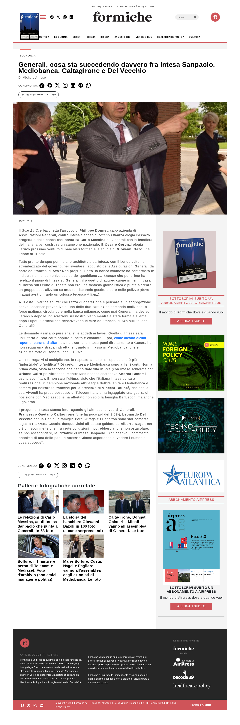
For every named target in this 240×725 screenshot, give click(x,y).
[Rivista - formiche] (193, 650)
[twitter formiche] (29, 705)
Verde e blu (144, 37)
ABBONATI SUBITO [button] (191, 321)
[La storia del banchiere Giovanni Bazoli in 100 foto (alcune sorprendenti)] (83, 502)
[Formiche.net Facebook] (52, 17)
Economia (61, 37)
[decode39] (193, 674)
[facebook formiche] (22, 705)
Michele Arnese (34, 77)
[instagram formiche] (35, 705)
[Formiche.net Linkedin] (71, 17)
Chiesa (91, 37)
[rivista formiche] (191, 547)
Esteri (77, 37)
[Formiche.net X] (58, 17)
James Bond (123, 37)
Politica (43, 37)
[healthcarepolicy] (193, 686)
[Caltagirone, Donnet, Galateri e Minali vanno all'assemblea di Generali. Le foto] (129, 502)
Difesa (105, 37)
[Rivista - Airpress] (193, 662)
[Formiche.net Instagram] (65, 17)
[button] (44, 26)
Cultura (195, 37)
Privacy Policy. (62, 706)
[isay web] (207, 705)
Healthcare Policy (170, 37)
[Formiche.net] (215, 17)
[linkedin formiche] (41, 705)
